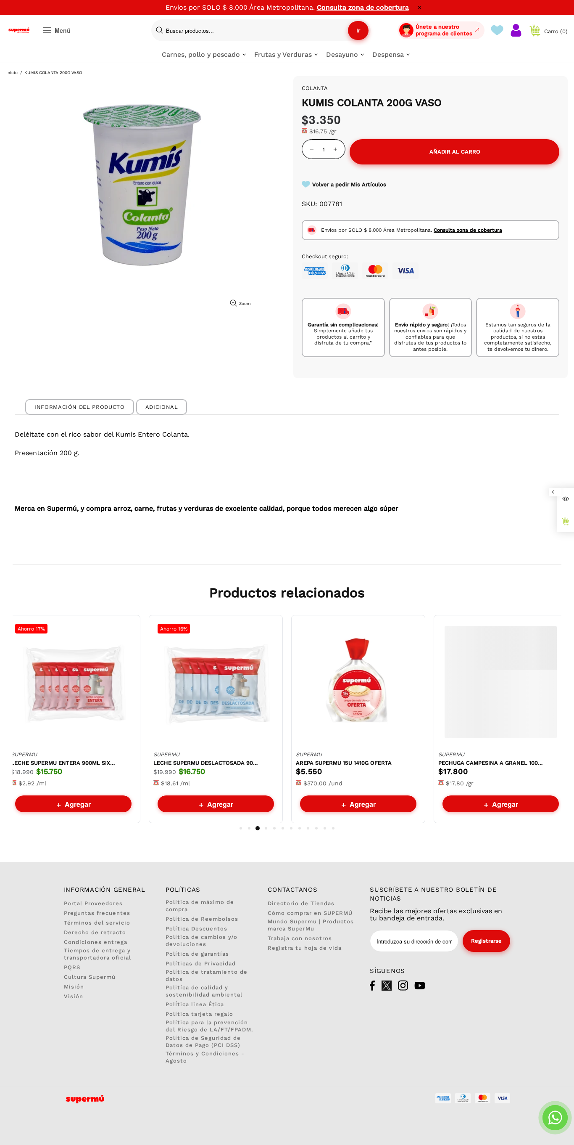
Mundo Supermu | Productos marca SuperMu (311, 925)
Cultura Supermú (90, 977)
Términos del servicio (97, 923)
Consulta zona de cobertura (363, 7)
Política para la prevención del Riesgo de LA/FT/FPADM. (209, 1026)
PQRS (72, 967)
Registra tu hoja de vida (305, 948)
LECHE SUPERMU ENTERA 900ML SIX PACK (63, 763)
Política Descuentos (196, 928)
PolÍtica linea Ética (195, 1004)
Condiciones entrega (95, 942)
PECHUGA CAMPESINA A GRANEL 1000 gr (490, 763)
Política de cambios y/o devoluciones (201, 940)
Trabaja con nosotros (300, 938)
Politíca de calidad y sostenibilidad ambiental (204, 991)
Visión (73, 996)
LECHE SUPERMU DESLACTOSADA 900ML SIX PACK (205, 763)
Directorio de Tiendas (301, 903)
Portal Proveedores (93, 903)
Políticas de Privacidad (201, 963)
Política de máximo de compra (200, 905)
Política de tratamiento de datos (207, 975)
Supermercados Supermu (19, 30)
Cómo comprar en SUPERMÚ (310, 913)
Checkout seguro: (325, 256)
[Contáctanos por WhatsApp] (555, 1117)
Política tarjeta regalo (199, 1014)
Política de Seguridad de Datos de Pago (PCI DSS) (203, 1041)
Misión (74, 986)
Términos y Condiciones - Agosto (205, 1057)
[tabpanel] (73, 719)
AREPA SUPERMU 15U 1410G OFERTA (344, 763)
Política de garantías (197, 954)
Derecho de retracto (95, 932)
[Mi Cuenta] (516, 30)
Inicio (12, 72)
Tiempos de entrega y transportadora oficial (97, 954)
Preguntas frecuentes (97, 913)
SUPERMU (24, 754)
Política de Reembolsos (202, 919)
